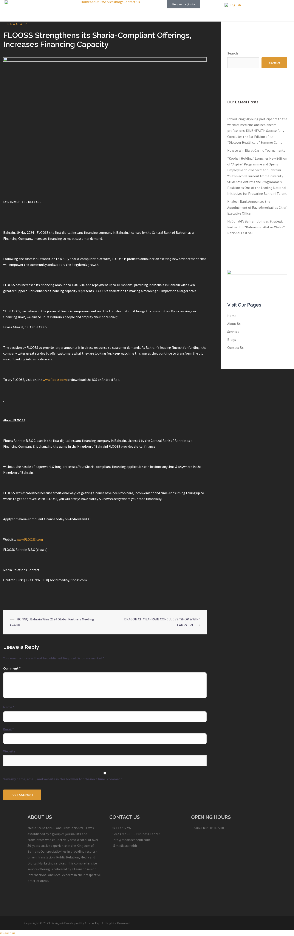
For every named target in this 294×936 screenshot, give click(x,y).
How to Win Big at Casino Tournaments (256, 150)
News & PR (19, 24)
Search (232, 53)
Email (8, 729)
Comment (12, 668)
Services (109, 1)
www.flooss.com (55, 379)
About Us (96, 1)
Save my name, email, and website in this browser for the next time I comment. (63, 779)
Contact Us (132, 1)
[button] (183, 4)
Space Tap (92, 923)
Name (8, 707)
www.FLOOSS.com (30, 539)
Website (9, 751)
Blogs (119, 1)
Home (85, 1)
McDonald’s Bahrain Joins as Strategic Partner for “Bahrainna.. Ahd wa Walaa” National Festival (256, 227)
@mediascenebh (124, 845)
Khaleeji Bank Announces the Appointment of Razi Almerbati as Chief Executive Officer (256, 207)
